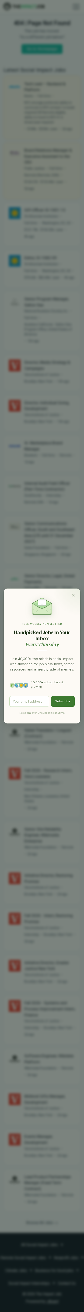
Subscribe (62, 701)
